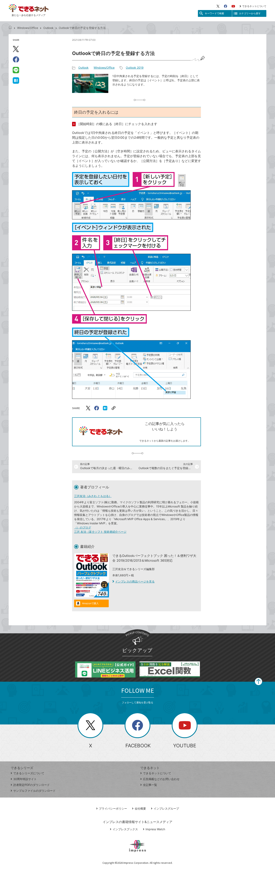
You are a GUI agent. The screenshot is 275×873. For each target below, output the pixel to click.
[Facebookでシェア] (16, 59)
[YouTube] (233, 6)
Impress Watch (155, 829)
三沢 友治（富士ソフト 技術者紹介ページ (100, 531)
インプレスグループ (166, 808)
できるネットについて (254, 6)
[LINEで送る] (16, 70)
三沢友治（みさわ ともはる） (93, 496)
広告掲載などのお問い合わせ (161, 779)
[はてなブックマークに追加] (16, 80)
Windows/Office (27, 28)
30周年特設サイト (25, 779)
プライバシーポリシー (113, 808)
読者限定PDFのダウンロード (31, 784)
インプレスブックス (125, 829)
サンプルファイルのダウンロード (34, 790)
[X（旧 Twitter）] (218, 6)
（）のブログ (82, 527)
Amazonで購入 (90, 603)
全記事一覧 (150, 784)
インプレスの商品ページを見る (135, 581)
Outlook (48, 28)
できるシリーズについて (28, 773)
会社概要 (140, 808)
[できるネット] (10, 28)
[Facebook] (225, 6)
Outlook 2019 (135, 67)
